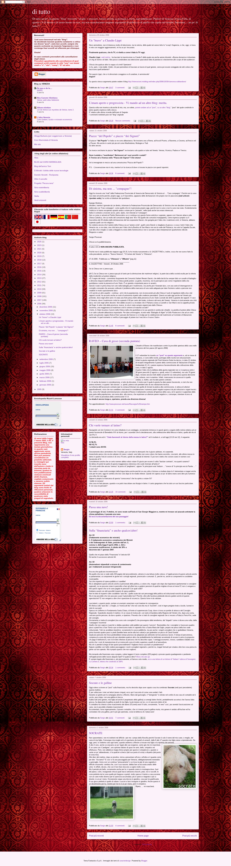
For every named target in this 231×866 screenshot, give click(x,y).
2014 (39, 274)
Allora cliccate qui (143, 657)
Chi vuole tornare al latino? (105, 425)
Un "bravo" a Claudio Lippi (105, 40)
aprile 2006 (44, 374)
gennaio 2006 (45, 385)
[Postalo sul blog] (136, 87)
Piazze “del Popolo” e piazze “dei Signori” (114, 136)
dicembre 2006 (46, 307)
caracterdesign (125, 861)
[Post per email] (129, 88)
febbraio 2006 (45, 381)
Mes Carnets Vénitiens (47, 98)
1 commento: (120, 523)
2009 (39, 293)
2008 (39, 296)
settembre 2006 (46, 359)
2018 (39, 260)
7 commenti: (120, 718)
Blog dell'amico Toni (42, 166)
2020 (39, 253)
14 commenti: (120, 492)
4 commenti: (120, 826)
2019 (39, 256)
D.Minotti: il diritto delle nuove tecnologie (51, 170)
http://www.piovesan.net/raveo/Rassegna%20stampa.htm (128, 404)
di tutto (41, 11)
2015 (39, 271)
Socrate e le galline (100, 683)
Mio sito (37, 144)
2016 (39, 267)
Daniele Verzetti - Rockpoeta (46, 175)
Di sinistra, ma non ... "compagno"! (110, 188)
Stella (36, 196)
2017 (39, 263)
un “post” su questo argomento (169, 355)
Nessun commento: (123, 121)
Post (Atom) (147, 844)
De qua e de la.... (44, 88)
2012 (39, 282)
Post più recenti (96, 836)
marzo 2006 (44, 377)
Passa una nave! (98, 507)
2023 (39, 245)
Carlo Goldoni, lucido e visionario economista (54, 120)
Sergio (67, 449)
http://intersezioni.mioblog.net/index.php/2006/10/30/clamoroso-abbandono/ (157, 82)
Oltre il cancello (40, 179)
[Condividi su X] (139, 87)
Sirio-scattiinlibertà (42, 192)
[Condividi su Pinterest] (144, 87)
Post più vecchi (189, 836)
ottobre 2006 (45, 314)
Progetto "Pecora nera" (44, 183)
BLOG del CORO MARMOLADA (47, 162)
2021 (39, 249)
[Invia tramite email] (134, 87)
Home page (143, 836)
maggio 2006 (45, 370)
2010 (39, 289)
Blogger (144, 861)
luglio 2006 (44, 363)
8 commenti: (120, 173)
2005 (39, 389)
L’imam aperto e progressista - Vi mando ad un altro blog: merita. (128, 103)
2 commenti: (120, 410)
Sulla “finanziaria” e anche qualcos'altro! (113, 530)
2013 (39, 278)
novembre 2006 (46, 310)
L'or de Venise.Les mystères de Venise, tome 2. (55, 110)
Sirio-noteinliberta (41, 187)
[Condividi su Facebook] (141, 87)
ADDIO (40, 90)
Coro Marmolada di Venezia (46, 140)
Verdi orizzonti (40, 200)
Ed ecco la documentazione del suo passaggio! (108, 517)
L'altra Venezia (43, 117)
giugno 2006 (45, 366)
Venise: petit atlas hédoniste (48, 100)
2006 (39, 304)
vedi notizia (106, 57)
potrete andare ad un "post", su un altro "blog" (153, 108)
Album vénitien (44, 108)
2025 (39, 242)
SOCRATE (95, 733)
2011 (39, 285)
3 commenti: (120, 88)
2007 (39, 300)
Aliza (36, 158)
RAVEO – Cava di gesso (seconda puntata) (114, 341)
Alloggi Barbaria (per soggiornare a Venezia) (53, 136)
